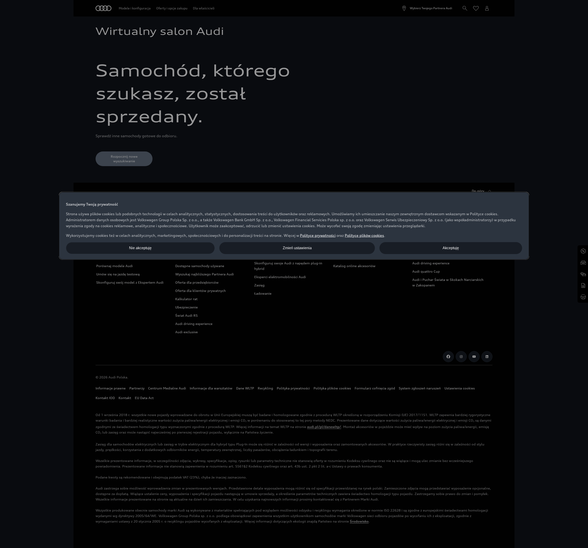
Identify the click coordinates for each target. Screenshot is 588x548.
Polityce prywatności (318, 235)
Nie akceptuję (140, 248)
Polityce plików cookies (364, 235)
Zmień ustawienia (297, 248)
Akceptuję (451, 248)
